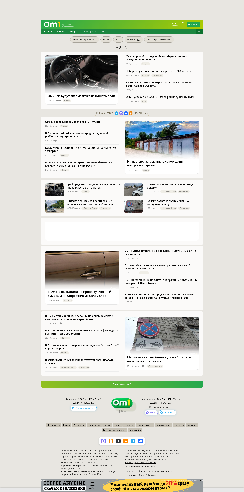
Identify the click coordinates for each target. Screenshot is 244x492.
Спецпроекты (91, 31)
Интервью (179, 424)
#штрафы (65, 338)
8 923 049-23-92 (89, 399)
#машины (68, 300)
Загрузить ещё (122, 384)
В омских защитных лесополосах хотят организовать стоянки (79, 361)
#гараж (146, 170)
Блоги (104, 31)
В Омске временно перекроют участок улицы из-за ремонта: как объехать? (159, 84)
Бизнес (66, 424)
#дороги (145, 64)
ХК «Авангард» (134, 39)
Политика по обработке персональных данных (148, 471)
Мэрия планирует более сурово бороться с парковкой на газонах (160, 359)
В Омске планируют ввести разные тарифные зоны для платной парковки (92, 202)
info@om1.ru (88, 403)
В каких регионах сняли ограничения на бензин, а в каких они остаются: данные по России (78, 164)
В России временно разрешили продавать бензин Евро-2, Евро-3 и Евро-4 (82, 347)
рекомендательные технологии (140, 462)
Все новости (53, 424)
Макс (152, 412)
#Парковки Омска (168, 191)
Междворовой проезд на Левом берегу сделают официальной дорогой (156, 58)
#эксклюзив (157, 75)
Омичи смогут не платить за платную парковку (170, 186)
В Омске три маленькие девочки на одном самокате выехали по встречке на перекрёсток (79, 317)
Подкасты (61, 31)
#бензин (64, 155)
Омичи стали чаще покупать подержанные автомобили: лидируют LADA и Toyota (161, 281)
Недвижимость (145, 424)
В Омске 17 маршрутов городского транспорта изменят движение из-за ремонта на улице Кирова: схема (160, 296)
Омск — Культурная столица (159, 39)
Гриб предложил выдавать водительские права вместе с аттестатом (93, 186)
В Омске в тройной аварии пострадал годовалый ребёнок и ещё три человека (77, 135)
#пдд (144, 101)
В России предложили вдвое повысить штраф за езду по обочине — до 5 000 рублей (81, 332)
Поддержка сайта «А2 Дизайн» (140, 475)
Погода (117, 424)
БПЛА (118, 39)
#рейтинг (144, 273)
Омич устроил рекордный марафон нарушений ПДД (160, 97)
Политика (129, 424)
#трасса (64, 126)
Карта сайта (135, 430)
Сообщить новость (85, 408)
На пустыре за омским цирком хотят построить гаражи (155, 163)
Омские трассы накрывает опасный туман (72, 121)
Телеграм (168, 412)
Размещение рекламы (114, 430)
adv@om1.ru (165, 403)
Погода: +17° (177, 24)
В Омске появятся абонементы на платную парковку (167, 202)
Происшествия (163, 424)
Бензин (106, 39)
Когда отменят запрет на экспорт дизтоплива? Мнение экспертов (80, 149)
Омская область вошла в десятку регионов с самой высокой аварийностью (157, 267)
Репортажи (74, 31)
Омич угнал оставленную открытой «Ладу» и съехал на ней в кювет (160, 252)
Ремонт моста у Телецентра (85, 39)
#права (67, 101)
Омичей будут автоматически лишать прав (81, 96)
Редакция (192, 424)
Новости (48, 31)
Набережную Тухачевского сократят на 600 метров (158, 71)
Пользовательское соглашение (140, 466)
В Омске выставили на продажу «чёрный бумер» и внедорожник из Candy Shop (79, 294)
